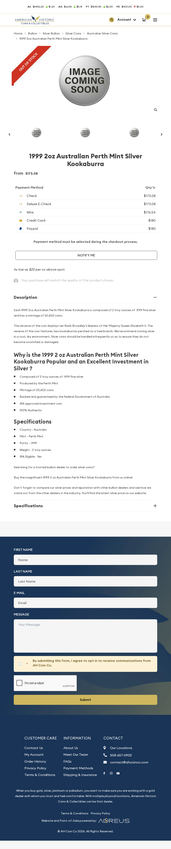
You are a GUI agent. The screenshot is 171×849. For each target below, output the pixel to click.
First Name (23, 549)
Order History (35, 761)
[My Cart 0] (144, 19)
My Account (34, 754)
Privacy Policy (35, 768)
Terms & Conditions (39, 775)
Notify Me (86, 255)
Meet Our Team (75, 754)
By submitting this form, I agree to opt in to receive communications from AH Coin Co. (92, 663)
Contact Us (33, 748)
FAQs (67, 761)
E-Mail (19, 593)
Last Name (23, 571)
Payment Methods (78, 768)
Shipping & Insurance (80, 775)
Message (21, 614)
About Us (70, 748)
